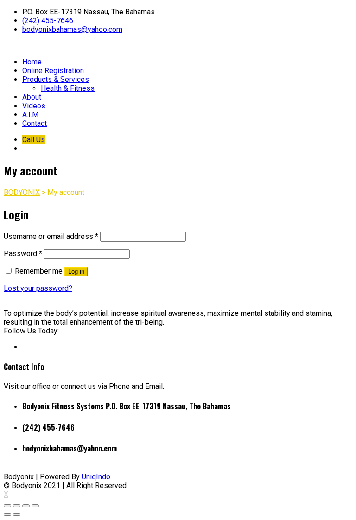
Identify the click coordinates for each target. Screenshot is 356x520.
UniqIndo (96, 476)
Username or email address (51, 236)
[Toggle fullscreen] (26, 505)
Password (23, 253)
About (31, 97)
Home (32, 61)
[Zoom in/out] (35, 505)
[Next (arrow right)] (16, 514)
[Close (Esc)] (7, 505)
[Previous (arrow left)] (7, 514)
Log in (76, 271)
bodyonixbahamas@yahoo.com (72, 29)
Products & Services (55, 79)
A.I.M (30, 114)
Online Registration (53, 70)
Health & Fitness (68, 88)
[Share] (16, 505)
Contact (34, 123)
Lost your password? (38, 288)
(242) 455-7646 (47, 20)
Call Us (33, 139)
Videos (33, 105)
